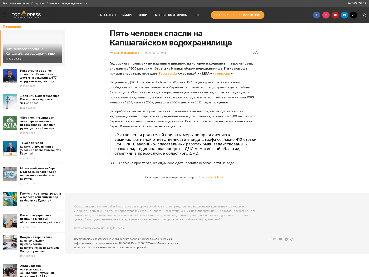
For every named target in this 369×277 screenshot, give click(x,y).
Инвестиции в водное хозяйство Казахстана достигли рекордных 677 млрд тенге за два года (38, 76)
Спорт (144, 15)
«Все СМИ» (215, 177)
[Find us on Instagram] (326, 15)
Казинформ (221, 73)
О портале (37, 3)
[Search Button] (364, 15)
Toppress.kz (167, 73)
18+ (5, 3)
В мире (127, 15)
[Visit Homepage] (26, 15)
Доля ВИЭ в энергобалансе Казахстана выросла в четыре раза (39, 99)
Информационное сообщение (237, 15)
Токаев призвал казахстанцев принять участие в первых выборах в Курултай (40, 148)
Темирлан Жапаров (126, 52)
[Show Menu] (4, 15)
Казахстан (107, 15)
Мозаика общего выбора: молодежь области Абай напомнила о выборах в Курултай (38, 173)
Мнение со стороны (171, 15)
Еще (197, 15)
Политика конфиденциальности (67, 3)
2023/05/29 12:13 (155, 52)
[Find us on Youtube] (335, 15)
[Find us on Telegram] (344, 15)
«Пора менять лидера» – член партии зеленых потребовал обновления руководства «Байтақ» (38, 123)
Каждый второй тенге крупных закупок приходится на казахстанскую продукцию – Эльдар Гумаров (41, 244)
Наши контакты (19, 3)
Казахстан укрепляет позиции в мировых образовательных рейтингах (41, 219)
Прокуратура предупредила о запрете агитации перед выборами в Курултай (40, 197)
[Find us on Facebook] (316, 15)
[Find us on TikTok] (353, 15)
